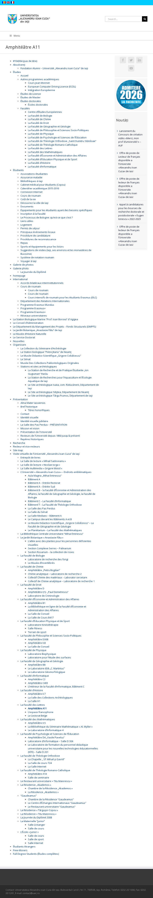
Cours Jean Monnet (39, 82)
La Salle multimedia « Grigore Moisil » (41, 468)
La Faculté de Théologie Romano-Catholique (53, 144)
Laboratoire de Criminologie (43, 595)
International (20, 279)
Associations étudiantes (34, 173)
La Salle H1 (34, 701)
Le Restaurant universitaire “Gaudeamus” (51, 806)
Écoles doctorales (38, 104)
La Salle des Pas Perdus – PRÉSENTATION (44, 424)
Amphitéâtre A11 (37, 708)
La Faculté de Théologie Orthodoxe (40, 755)
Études (17, 72)
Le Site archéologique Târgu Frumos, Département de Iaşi (60, 395)
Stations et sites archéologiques (39, 366)
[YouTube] (131, 68)
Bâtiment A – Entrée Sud (41, 486)
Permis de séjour (30, 228)
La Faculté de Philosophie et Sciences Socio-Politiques (58, 130)
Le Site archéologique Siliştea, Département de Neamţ (58, 392)
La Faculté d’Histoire (39, 162)
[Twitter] (131, 60)
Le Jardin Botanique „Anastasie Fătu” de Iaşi (37, 330)
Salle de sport (36, 839)
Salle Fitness (35, 628)
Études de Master (30, 97)
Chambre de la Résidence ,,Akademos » (50, 788)
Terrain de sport (37, 632)
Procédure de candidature (35, 235)
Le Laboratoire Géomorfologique (46, 672)
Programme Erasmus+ (33, 308)
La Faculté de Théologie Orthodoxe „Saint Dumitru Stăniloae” (62, 141)
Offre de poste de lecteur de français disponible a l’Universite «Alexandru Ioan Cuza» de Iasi (129, 188)
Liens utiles (27, 221)
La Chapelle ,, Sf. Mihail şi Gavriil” (46, 759)
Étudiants (18, 170)
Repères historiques (32, 439)
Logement (26, 224)
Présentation (20, 399)
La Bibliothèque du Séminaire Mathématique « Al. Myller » (60, 726)
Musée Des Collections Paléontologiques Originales (50, 363)
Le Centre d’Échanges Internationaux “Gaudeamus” (57, 803)
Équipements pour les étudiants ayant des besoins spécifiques (56, 210)
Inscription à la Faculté (33, 213)
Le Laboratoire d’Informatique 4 (45, 730)
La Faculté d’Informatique (42, 166)
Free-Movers (20, 850)
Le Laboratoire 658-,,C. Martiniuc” (46, 668)
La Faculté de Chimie (39, 119)
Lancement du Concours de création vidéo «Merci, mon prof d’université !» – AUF (130, 138)
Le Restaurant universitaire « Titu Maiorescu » (46, 781)
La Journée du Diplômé (33, 272)
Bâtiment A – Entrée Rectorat (44, 483)
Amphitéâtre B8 (36, 664)
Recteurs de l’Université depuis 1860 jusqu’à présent (50, 435)
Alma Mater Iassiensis (33, 403)
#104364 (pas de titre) (25, 61)
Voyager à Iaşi (28, 261)
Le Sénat (25, 359)
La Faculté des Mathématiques (45, 152)
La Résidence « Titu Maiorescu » (38, 814)
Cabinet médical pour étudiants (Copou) (43, 184)
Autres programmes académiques (40, 79)
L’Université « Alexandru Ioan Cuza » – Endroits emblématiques (56, 472)
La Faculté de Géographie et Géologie (49, 126)
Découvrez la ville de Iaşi (34, 203)
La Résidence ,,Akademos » (36, 784)
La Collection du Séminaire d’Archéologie (43, 348)
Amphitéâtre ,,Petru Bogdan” (44, 570)
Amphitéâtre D (36, 588)
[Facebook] (123, 60)
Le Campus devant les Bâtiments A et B (50, 519)
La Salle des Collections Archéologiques (50, 697)
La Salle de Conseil (38, 613)
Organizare (19, 344)
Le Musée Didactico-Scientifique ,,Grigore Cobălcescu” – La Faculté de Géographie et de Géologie (61, 524)
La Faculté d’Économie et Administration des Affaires (57, 155)
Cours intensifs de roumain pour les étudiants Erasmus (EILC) (62, 297)
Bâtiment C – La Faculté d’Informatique (49, 501)
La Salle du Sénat (38, 512)
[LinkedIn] (139, 60)
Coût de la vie (28, 199)
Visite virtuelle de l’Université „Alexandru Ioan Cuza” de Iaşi (46, 453)
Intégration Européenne (41, 90)
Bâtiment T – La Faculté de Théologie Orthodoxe (55, 504)
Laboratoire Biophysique (42, 654)
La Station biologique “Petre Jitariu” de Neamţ (46, 352)
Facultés (25, 108)
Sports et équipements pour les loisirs (42, 246)
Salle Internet (35, 843)
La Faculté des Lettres (40, 148)
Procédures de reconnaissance (38, 239)
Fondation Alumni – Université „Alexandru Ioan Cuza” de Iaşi (54, 68)
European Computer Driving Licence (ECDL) (52, 86)
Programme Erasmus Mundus (37, 304)
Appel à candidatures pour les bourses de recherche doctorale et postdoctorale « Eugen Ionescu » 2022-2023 (131, 212)
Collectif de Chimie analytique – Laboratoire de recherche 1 (61, 581)
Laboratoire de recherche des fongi (48, 559)
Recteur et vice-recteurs (26, 446)
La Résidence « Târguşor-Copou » (39, 810)
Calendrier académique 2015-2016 (40, 188)
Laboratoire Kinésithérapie (43, 624)
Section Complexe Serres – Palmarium (49, 548)
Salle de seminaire (38, 777)
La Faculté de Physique (41, 133)
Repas (24, 243)
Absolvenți (19, 64)
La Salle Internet (37, 766)
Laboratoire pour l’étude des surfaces (49, 657)
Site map (18, 450)
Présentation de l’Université (36, 432)
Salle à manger (36, 824)
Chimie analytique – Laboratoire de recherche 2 (55, 574)
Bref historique (29, 406)
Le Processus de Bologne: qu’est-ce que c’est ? (47, 217)
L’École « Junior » (30, 832)
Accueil (24, 75)
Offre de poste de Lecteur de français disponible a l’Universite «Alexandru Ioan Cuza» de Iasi (129, 162)
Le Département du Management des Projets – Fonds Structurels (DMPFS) (54, 326)
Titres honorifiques (39, 410)
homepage (19, 275)
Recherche (19, 443)
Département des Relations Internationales (45, 301)
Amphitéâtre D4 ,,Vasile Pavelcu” (46, 737)
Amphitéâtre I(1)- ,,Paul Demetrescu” (48, 592)
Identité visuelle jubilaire (34, 421)
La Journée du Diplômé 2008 (36, 817)
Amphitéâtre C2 (36, 679)
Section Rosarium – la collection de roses (51, 552)
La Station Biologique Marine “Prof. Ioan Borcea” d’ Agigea (45, 319)
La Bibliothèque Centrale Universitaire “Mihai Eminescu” (52, 533)
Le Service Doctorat (24, 337)
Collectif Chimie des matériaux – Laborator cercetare (57, 577)
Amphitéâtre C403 (38, 683)
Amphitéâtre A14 (37, 773)
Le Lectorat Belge (37, 715)
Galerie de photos (23, 264)
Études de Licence (31, 93)
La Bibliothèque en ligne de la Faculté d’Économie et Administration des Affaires (57, 608)
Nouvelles (18, 341)
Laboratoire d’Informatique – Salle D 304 (50, 741)
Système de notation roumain (37, 257)
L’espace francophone (40, 712)
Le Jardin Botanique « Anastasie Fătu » (42, 537)
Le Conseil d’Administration (28, 323)
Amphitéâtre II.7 (37, 693)
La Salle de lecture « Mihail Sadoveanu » (43, 461)
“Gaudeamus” (29, 795)
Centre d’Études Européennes (45, 112)
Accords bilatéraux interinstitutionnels (42, 283)
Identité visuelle (29, 417)
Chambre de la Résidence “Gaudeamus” (51, 799)
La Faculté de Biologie (40, 115)
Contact (25, 414)
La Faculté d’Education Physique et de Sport (52, 159)
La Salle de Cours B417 (41, 617)
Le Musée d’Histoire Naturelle (29, 334)
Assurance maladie (31, 177)
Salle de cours (36, 828)
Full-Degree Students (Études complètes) (36, 853)
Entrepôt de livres (30, 457)
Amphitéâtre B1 (36, 603)
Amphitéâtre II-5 (37, 723)
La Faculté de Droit (38, 123)
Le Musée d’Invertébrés (41, 563)
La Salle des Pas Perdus (41, 508)
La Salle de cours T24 (40, 763)
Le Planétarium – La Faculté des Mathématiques (55, 530)
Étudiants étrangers (24, 846)
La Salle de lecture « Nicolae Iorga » (40, 464)
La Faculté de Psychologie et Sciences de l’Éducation (57, 137)
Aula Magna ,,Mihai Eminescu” (45, 475)
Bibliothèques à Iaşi (32, 181)
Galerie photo (21, 268)
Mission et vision (30, 428)
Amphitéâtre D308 (38, 639)
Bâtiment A (34, 479)
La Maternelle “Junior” (33, 821)
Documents (27, 206)
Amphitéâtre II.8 (37, 643)
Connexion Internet (31, 192)
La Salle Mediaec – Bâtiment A (45, 515)
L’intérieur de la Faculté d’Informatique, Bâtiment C (56, 686)
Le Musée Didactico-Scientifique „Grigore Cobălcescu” (51, 355)
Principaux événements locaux (38, 232)
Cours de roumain (31, 195)
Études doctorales (31, 101)
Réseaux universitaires (34, 315)
